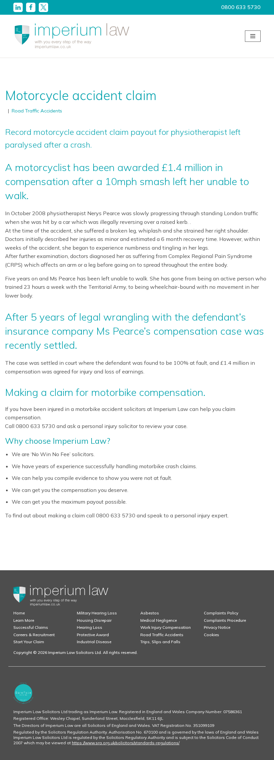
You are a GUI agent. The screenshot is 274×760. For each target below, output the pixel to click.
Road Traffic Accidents (37, 111)
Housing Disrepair (94, 620)
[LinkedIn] (18, 7)
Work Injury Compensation (165, 627)
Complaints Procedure (225, 620)
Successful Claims (30, 627)
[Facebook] (30, 7)
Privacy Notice (217, 627)
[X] (43, 7)
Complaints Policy (221, 612)
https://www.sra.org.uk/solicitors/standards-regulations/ (125, 742)
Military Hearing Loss (97, 612)
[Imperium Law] (71, 36)
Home (19, 612)
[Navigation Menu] (253, 36)
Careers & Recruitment (34, 634)
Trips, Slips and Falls (160, 641)
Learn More (23, 620)
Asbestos (149, 612)
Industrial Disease (94, 641)
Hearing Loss (89, 627)
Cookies (211, 634)
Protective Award (93, 634)
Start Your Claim (28, 641)
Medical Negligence (158, 620)
